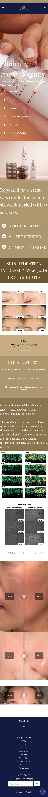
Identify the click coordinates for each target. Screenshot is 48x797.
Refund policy (24, 768)
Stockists (24, 748)
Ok (37, 784)
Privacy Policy (24, 758)
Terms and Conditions (24, 761)
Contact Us (24, 755)
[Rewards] (42, 791)
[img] (24, 726)
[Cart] (45, 8)
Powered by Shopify (24, 792)
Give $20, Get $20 (24, 738)
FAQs (24, 741)
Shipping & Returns (24, 751)
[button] (21, 333)
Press (24, 745)
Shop (24, 734)
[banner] (23, 8)
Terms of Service (24, 765)
